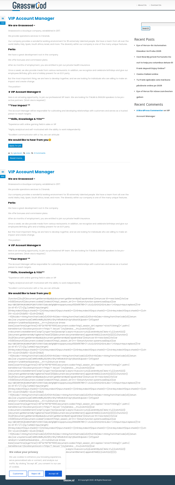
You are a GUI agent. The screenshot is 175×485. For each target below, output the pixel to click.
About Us (142, 5)
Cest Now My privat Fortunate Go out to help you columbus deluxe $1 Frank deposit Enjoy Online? (154, 63)
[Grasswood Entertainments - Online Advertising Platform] (29, 5)
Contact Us (156, 5)
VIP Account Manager (31, 18)
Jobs (28, 153)
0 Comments (39, 153)
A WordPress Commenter (149, 110)
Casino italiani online (147, 74)
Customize (18, 473)
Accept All (53, 473)
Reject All (36, 473)
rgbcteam (17, 153)
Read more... (16, 158)
